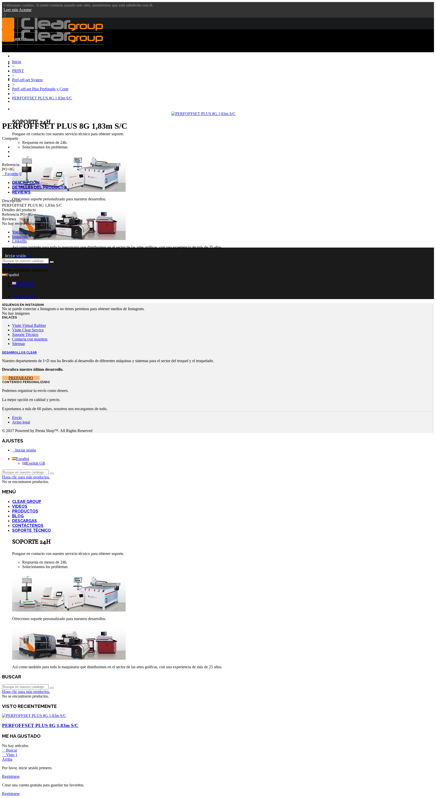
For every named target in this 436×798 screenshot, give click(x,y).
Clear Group (23, 64)
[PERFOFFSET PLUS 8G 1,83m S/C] (203, 114)
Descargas (21, 94)
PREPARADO (21, 378)
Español (22, 459)
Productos (25, 511)
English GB (25, 283)
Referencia (11, 214)
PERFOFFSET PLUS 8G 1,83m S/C (40, 725)
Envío (17, 417)
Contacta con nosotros (29, 339)
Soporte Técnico (27, 109)
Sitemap (18, 343)
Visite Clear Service (28, 330)
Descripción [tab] (25, 182)
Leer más (11, 10)
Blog (16, 86)
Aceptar (25, 10)
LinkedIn (19, 241)
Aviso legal (21, 422)
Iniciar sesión (25, 450)
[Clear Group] (52, 46)
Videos (19, 506)
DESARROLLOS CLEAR (19, 352)
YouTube (19, 232)
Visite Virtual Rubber (29, 325)
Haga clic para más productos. (26, 265)
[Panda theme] (69, 190)
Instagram (20, 236)
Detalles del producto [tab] (39, 187)
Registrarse (11, 776)
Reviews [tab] (21, 192)
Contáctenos (24, 101)
